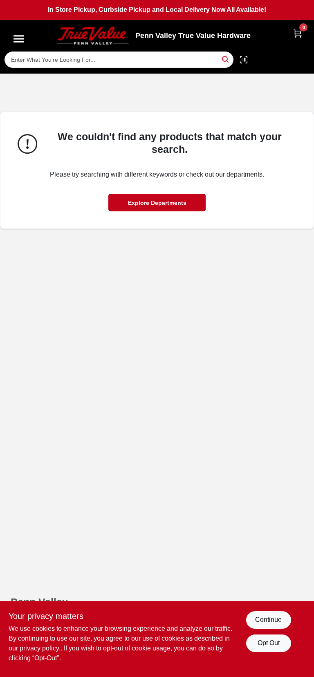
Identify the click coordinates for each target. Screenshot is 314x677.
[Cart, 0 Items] (298, 33)
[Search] (226, 59)
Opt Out (269, 642)
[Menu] (18, 39)
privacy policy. (40, 648)
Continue (268, 619)
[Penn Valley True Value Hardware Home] (93, 36)
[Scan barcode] (244, 60)
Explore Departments (157, 203)
